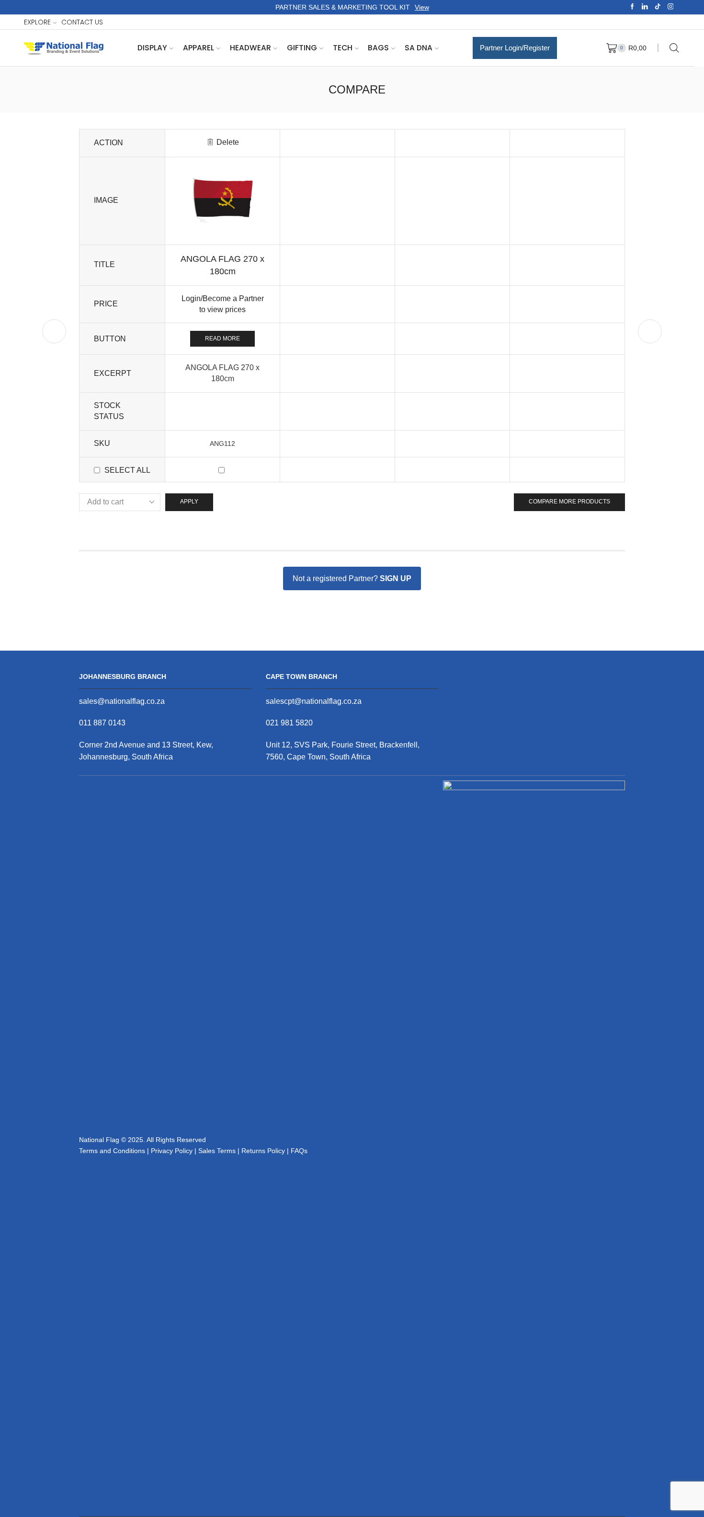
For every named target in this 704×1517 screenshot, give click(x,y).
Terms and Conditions (112, 1151)
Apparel (198, 48)
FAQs (299, 1151)
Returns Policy (263, 1151)
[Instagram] (671, 7)
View (422, 7)
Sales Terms (217, 1151)
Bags (378, 48)
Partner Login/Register (515, 48)
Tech (342, 48)
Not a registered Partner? (352, 578)
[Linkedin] (645, 7)
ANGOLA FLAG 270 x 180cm (222, 265)
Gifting (302, 48)
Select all (127, 470)
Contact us (82, 22)
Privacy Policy (172, 1151)
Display (152, 48)
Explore (37, 22)
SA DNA (418, 48)
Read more (222, 338)
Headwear (250, 48)
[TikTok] (658, 7)
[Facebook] (632, 7)
